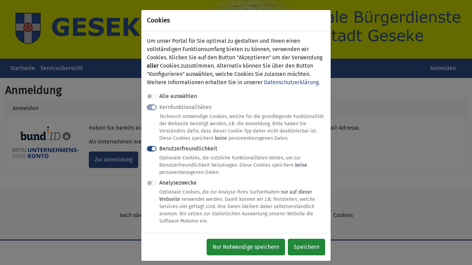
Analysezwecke (237, 201)
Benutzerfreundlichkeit (233, 160)
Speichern (306, 247)
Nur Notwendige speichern (246, 247)
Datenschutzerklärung (291, 82)
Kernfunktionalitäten (241, 122)
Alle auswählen (178, 96)
